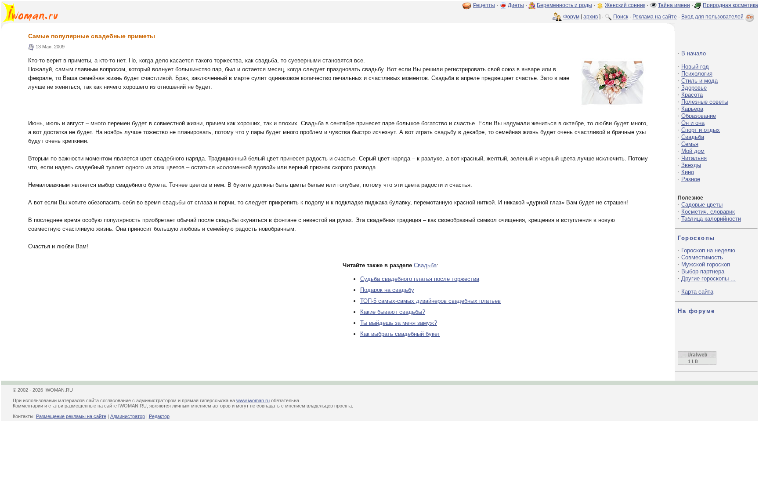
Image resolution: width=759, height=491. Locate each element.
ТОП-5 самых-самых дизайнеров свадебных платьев (430, 301)
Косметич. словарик (708, 211)
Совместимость (702, 257)
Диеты (516, 5)
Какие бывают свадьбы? (392, 312)
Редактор (159, 416)
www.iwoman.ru (253, 400)
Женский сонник (625, 5)
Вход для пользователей (712, 17)
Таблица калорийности (711, 218)
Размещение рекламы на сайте (71, 416)
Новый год (695, 66)
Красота (692, 94)
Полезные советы (704, 101)
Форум (571, 17)
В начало (693, 53)
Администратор (127, 416)
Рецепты (484, 5)
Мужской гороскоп (705, 264)
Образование (698, 116)
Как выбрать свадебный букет (400, 334)
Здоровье (694, 87)
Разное (690, 179)
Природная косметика (730, 5)
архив (590, 17)
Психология (696, 73)
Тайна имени (674, 5)
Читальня (694, 158)
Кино (687, 172)
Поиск (620, 17)
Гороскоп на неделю (708, 250)
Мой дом (693, 151)
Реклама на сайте (654, 17)
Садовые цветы (702, 204)
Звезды (691, 165)
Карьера (692, 108)
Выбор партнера (702, 271)
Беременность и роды (564, 5)
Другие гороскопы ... (708, 278)
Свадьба (425, 265)
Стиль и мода (699, 80)
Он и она (693, 123)
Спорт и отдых (700, 130)
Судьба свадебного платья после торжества (419, 279)
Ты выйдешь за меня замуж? (398, 323)
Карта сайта (697, 291)
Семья (689, 144)
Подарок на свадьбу (387, 290)
